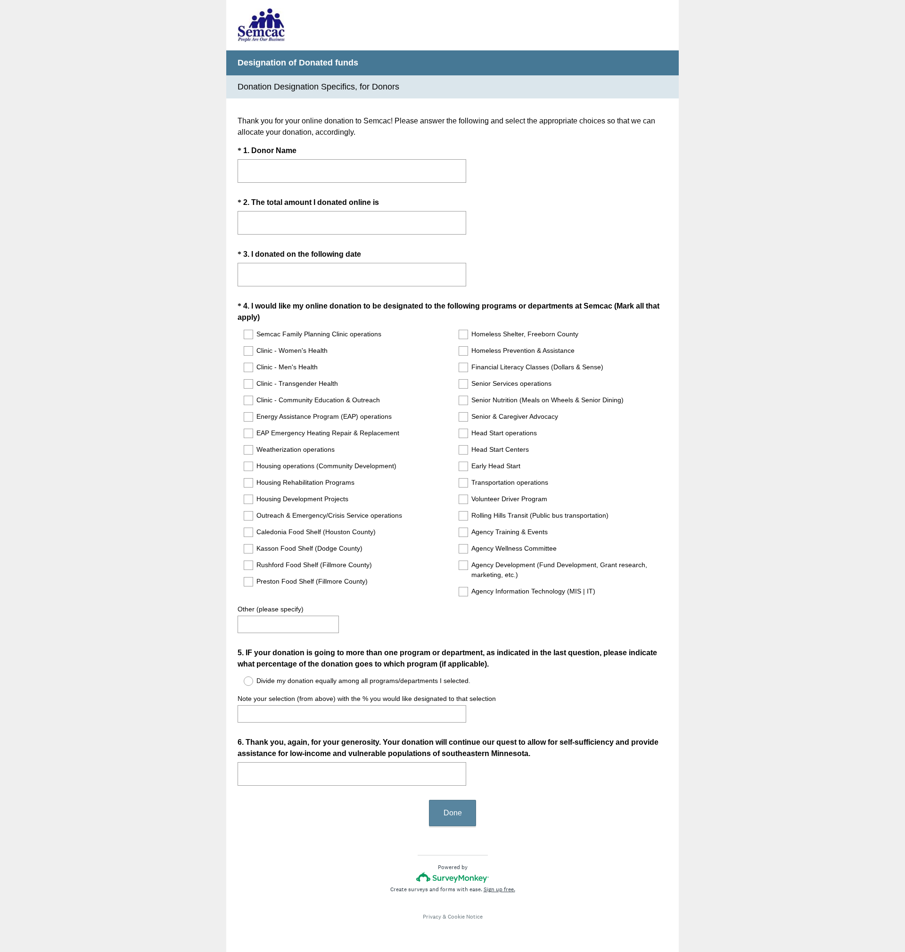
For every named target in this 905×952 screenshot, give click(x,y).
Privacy (432, 916)
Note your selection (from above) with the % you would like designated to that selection (367, 698)
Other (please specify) (271, 609)
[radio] (242, 681)
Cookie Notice (465, 916)
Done (453, 813)
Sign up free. (499, 889)
